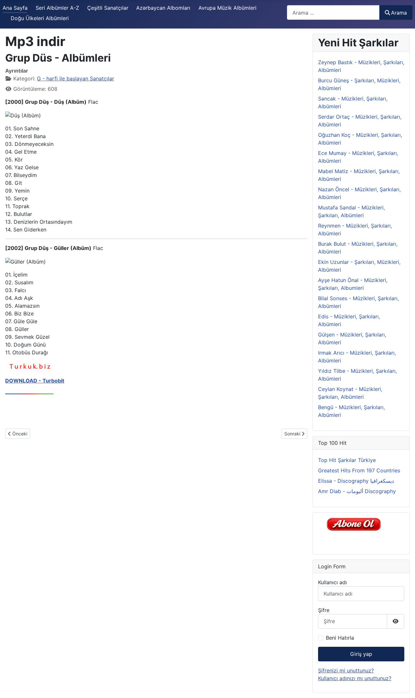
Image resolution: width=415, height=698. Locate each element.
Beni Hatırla (340, 637)
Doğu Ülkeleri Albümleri (40, 18)
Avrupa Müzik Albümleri (227, 8)
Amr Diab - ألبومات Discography (357, 491)
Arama (399, 12)
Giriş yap (361, 654)
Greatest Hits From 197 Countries (359, 470)
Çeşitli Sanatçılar (107, 8)
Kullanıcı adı (332, 582)
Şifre (323, 610)
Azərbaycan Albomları (163, 8)
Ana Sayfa (15, 8)
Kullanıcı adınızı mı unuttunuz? (354, 678)
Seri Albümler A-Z (57, 8)
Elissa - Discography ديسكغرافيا (356, 481)
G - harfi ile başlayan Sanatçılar (75, 78)
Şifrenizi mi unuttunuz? (346, 670)
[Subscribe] (355, 524)
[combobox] (333, 12)
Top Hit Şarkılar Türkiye (347, 460)
